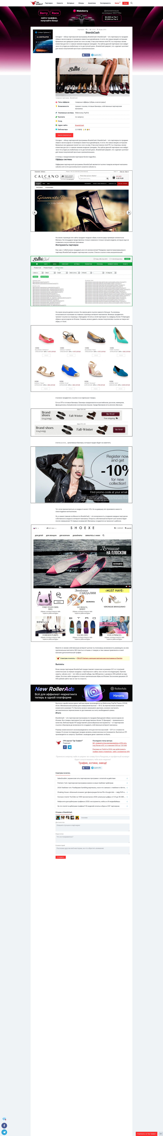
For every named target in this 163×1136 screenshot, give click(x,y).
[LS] (43, 41)
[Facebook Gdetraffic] (65, 747)
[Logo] (37, 3)
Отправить (60, 857)
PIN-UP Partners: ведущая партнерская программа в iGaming (99, 658)
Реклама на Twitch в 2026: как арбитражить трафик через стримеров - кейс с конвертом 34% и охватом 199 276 (111, 750)
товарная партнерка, (63, 98)
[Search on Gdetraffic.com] (131, 3)
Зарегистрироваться (64, 135)
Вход (125, 3)
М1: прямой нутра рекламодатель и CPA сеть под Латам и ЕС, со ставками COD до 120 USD (110, 744)
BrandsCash (74, 98)
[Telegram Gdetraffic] (70, 747)
